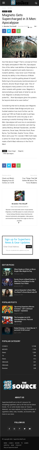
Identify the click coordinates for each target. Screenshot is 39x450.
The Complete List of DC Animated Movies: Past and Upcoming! (23, 319)
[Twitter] (9, 31)
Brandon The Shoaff (10, 26)
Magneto (20, 151)
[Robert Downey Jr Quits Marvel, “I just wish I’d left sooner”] (7, 331)
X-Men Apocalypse (8, 153)
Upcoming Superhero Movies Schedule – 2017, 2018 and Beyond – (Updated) (24, 309)
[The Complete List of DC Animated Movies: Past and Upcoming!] (7, 320)
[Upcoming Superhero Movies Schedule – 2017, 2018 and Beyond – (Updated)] (7, 309)
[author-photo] (20, 201)
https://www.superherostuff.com (19, 206)
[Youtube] (30, 429)
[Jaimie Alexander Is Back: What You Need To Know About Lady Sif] (7, 292)
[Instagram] (14, 429)
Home (4, 8)
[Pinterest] (14, 31)
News (10, 11)
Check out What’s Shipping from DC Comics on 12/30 (8, 180)
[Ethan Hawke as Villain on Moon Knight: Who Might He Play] (7, 272)
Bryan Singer (12, 151)
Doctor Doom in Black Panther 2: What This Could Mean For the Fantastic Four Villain (25, 281)
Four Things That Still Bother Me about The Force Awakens (29, 180)
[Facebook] (4, 31)
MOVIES (10, 8)
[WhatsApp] (18, 31)
